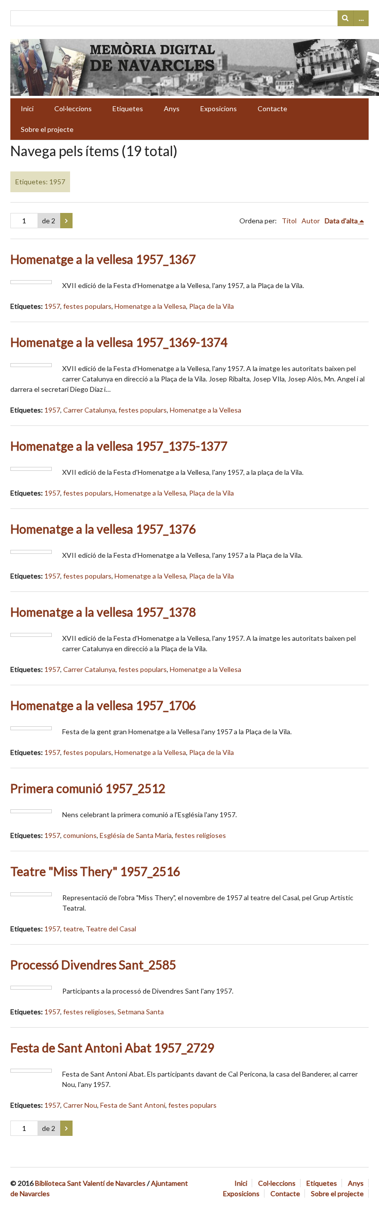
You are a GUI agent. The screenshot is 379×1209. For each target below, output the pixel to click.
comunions (80, 835)
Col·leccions (73, 108)
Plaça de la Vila (211, 306)
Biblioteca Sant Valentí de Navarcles (90, 1183)
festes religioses (200, 835)
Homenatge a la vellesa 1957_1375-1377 (118, 446)
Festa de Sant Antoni (132, 1105)
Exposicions (218, 108)
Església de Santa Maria (136, 835)
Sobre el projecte (47, 129)
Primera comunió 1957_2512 (87, 788)
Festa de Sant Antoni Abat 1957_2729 (112, 1048)
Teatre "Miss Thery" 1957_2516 (95, 871)
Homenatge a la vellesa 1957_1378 (103, 612)
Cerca (345, 18)
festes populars (87, 306)
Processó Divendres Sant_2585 (93, 965)
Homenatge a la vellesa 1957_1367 (103, 259)
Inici (27, 108)
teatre (73, 928)
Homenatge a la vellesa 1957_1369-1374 (118, 342)
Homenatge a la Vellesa (150, 306)
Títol (289, 220)
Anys (172, 108)
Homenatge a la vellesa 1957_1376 (103, 529)
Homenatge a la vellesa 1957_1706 (103, 705)
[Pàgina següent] (66, 221)
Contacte (272, 108)
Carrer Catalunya (89, 410)
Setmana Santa (140, 1011)
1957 (52, 306)
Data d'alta (341, 220)
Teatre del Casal (111, 928)
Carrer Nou (80, 1105)
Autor (311, 220)
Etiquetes (128, 108)
